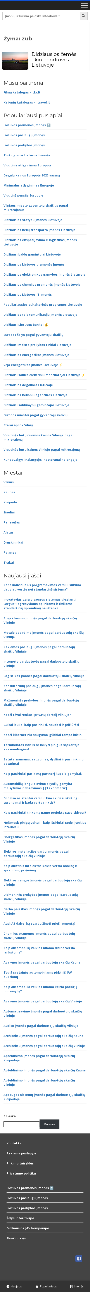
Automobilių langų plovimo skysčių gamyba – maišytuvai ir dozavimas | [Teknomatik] (39, 786)
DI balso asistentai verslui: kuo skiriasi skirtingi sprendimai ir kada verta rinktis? (40, 800)
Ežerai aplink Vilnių (18, 425)
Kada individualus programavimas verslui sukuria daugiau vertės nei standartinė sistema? (42, 587)
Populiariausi (48, 1286)
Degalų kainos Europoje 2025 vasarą (31, 175)
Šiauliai (9, 512)
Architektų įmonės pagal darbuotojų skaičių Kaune (43, 1036)
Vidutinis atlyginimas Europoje (27, 165)
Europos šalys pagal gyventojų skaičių (33, 335)
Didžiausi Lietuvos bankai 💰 (25, 325)
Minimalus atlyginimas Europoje (28, 185)
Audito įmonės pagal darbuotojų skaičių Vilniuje (40, 1026)
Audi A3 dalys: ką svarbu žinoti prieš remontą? (39, 923)
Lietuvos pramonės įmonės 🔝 (26, 125)
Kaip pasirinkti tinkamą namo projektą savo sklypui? (44, 812)
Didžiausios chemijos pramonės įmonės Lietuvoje (42, 284)
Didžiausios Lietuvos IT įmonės (27, 294)
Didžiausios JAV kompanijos (28, 1228)
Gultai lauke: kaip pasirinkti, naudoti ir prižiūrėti (41, 725)
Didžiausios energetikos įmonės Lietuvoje (36, 355)
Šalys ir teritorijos (21, 1218)
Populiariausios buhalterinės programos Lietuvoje (42, 304)
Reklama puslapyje (21, 1153)
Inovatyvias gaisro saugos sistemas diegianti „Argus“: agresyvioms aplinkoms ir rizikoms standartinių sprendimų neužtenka (39, 603)
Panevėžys (11, 522)
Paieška (9, 1116)
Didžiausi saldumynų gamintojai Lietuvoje (36, 405)
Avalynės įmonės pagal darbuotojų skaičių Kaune (41, 962)
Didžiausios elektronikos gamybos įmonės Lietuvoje (44, 274)
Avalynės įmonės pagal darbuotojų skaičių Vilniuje (42, 1001)
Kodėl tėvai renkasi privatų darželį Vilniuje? (37, 715)
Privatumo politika (21, 1173)
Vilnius (8, 482)
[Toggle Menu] (84, 5)
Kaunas (9, 492)
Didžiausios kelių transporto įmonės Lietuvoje (39, 230)
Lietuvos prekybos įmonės (24, 145)
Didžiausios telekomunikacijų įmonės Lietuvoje (40, 315)
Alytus (8, 532)
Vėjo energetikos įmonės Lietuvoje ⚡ (33, 365)
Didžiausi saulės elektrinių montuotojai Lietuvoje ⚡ (44, 375)
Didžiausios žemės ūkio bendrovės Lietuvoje (53, 59)
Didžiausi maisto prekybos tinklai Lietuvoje (37, 345)
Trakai (8, 562)
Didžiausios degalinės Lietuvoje (28, 385)
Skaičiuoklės (16, 1238)
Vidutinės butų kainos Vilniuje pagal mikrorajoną (41, 449)
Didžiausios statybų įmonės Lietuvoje (32, 220)
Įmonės (78, 1286)
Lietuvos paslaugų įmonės (24, 135)
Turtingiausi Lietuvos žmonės (26, 155)
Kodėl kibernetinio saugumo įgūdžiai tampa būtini (42, 735)
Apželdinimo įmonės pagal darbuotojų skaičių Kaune (44, 1070)
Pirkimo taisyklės (20, 1163)
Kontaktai (14, 1143)
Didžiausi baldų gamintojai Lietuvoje (32, 254)
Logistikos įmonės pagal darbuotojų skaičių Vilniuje (44, 676)
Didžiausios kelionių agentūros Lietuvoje (35, 395)
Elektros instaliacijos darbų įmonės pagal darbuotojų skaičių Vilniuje (36, 853)
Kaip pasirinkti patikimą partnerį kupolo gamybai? (43, 774)
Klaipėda (10, 502)
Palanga (9, 552)
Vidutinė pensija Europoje (23, 195)
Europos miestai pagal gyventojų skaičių (35, 415)
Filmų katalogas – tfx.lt (21, 92)
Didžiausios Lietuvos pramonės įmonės (33, 264)
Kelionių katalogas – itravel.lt (26, 102)
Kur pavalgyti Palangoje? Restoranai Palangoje (40, 460)
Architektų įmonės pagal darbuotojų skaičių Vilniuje (44, 1046)
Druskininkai (13, 542)
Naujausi (15, 1286)
